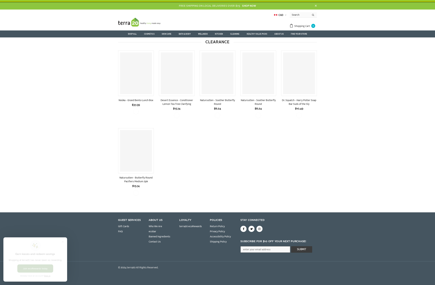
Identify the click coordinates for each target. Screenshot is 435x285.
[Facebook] (243, 229)
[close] (315, 6)
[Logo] (139, 23)
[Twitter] (251, 229)
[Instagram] (259, 229)
